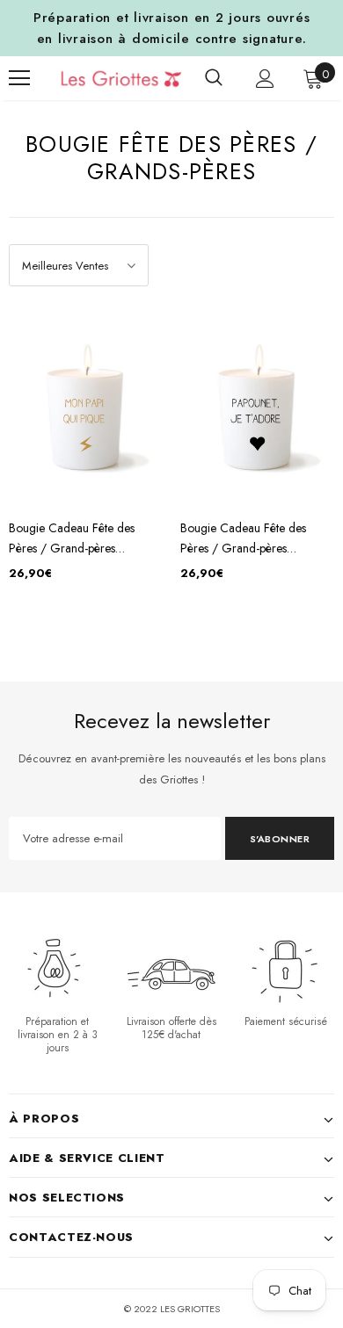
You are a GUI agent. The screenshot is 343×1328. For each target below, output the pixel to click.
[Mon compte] (265, 78)
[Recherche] (214, 78)
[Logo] (108, 78)
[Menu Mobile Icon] (19, 78)
